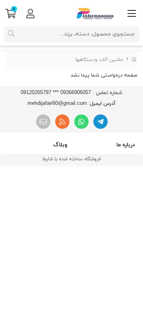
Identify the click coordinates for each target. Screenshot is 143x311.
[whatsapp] (81, 121)
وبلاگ (60, 145)
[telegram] (100, 121)
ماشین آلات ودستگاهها (99, 60)
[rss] (62, 121)
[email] (43, 121)
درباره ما (125, 145)
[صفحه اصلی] (134, 60)
